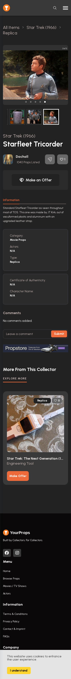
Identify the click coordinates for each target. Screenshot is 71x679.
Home (6, 571)
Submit (59, 334)
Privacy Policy (11, 621)
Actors (7, 593)
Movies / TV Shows (14, 586)
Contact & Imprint (14, 629)
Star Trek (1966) (19, 136)
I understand (18, 670)
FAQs (6, 636)
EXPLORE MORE (15, 378)
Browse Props (11, 578)
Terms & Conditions (15, 614)
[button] (26, 102)
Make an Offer (39, 180)
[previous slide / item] (5, 75)
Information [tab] (11, 200)
